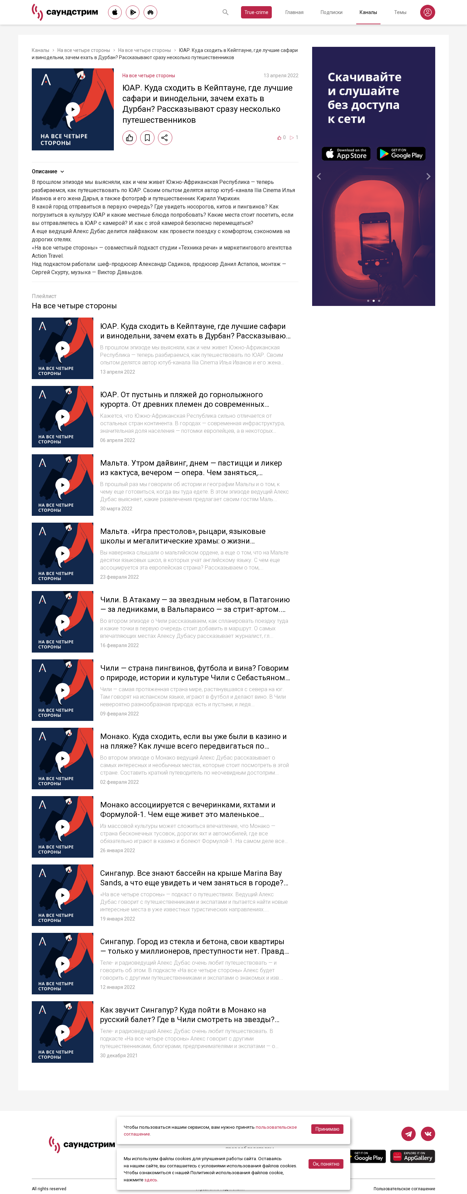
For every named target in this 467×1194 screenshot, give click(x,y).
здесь (150, 1179)
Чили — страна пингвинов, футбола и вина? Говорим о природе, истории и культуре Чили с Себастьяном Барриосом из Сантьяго (194, 677)
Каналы (368, 12)
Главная (294, 12)
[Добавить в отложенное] (147, 138)
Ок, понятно (326, 1164)
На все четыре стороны (83, 50)
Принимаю (327, 1129)
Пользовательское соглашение (404, 1188)
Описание (44, 171)
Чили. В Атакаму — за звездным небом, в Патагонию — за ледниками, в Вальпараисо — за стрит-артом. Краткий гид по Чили (195, 609)
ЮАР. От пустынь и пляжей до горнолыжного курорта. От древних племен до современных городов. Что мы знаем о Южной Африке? (182, 404)
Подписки (332, 12)
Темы (400, 12)
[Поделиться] (165, 138)
